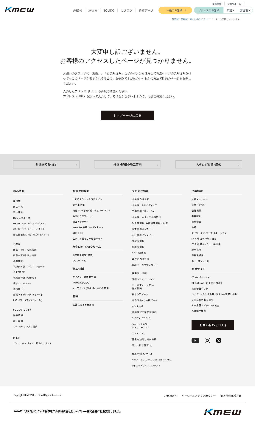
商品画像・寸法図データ (144, 300)
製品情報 (18, 315)
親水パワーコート (22, 283)
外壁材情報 (138, 241)
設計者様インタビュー (143, 235)
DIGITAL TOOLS (141, 318)
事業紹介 (196, 216)
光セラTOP (19, 272)
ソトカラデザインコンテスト (146, 365)
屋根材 (17, 200)
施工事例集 (79, 204)
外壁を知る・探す (46, 164)
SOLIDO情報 (139, 253)
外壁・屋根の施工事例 (127, 164)
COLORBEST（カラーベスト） (28, 228)
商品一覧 (18, 206)
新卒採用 (196, 249)
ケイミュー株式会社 (19, 9)
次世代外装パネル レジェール (29, 266)
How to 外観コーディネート (88, 227)
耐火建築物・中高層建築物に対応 (150, 223)
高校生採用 (198, 255)
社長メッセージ (200, 199)
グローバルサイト (201, 277)
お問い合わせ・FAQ (213, 325)
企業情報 (216, 3)
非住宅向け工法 (140, 259)
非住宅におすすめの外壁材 (146, 217)
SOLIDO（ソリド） (22, 309)
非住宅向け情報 (140, 199)
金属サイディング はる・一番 (28, 294)
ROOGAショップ (81, 282)
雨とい (30, 340)
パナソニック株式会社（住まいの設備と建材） (215, 294)
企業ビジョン (198, 204)
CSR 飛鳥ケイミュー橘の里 (206, 244)
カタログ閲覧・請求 (208, 164)
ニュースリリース (200, 260)
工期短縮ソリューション (144, 211)
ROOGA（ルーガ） (22, 217)
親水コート (19, 288)
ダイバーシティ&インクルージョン (209, 232)
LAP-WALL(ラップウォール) (27, 300)
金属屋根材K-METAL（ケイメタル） (31, 234)
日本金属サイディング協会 (205, 305)
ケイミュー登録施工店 (84, 276)
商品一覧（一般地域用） (25, 249)
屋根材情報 (138, 247)
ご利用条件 (170, 395)
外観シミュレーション (143, 279)
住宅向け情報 (139, 273)
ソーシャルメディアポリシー (199, 395)
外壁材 (17, 244)
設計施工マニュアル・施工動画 (143, 287)
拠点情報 (196, 221)
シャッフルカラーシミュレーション (141, 326)
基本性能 (18, 212)
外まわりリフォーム (83, 216)
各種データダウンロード (145, 265)
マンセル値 (138, 306)
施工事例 (18, 320)
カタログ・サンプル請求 (25, 326)
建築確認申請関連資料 (144, 312)
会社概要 (196, 210)
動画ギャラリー (80, 221)
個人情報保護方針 (230, 395)
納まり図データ (140, 294)
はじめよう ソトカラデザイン (87, 199)
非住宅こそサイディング (144, 205)
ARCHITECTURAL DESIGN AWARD (152, 359)
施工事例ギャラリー (142, 229)
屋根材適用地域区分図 (144, 339)
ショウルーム (234, 3)
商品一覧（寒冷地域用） (25, 255)
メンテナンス (138, 333)
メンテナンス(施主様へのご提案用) (91, 288)
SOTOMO (78, 232)
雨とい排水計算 (140, 345)
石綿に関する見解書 (83, 304)
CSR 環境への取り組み (204, 238)
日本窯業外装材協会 (203, 299)
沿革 (194, 227)
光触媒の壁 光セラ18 (24, 277)
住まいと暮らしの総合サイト (87, 238)
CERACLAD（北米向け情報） (207, 282)
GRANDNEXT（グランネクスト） (29, 223)
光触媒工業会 (199, 310)
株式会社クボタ (200, 288)
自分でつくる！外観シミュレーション (91, 210)
